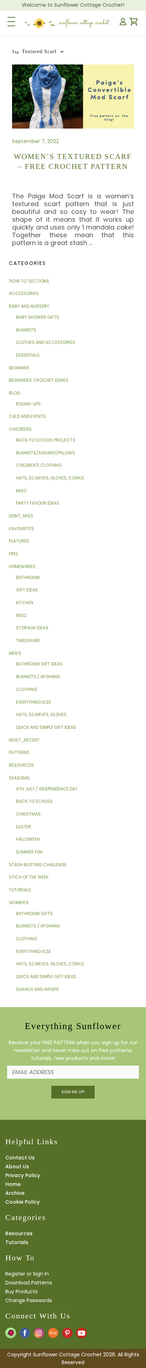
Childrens (20, 429)
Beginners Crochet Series (38, 380)
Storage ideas (32, 628)
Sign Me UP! (73, 1092)
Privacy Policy (22, 1175)
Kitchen (24, 603)
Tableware (28, 640)
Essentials (28, 355)
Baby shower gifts (37, 317)
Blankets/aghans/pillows (45, 453)
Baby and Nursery (29, 306)
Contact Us (20, 1157)
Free (13, 554)
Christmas (28, 814)
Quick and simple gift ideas (46, 727)
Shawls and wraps (37, 989)
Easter (23, 827)
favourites (21, 529)
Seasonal (19, 778)
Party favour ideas (37, 503)
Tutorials (20, 890)
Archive (14, 1193)
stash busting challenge (38, 865)
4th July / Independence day (47, 789)
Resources (21, 765)
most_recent (24, 740)
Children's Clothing (39, 465)
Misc (21, 491)
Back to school (34, 801)
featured (19, 541)
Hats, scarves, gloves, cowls (50, 478)
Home (13, 1184)
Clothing (26, 689)
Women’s (19, 902)
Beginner (19, 368)
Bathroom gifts (34, 913)
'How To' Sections (29, 281)
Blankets (26, 330)
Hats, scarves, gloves (41, 714)
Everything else (33, 702)
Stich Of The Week (29, 877)
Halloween (28, 839)
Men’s (15, 653)
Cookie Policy (22, 1201)
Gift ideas (27, 590)
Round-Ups (28, 404)
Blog (14, 393)
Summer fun (29, 852)
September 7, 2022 (35, 141)
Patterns (19, 752)
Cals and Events (27, 416)
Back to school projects (45, 440)
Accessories (24, 293)
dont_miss (21, 516)
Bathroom (28, 577)
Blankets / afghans (38, 677)
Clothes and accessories (45, 342)
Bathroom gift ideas (39, 664)
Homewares (22, 566)
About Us (17, 1166)
